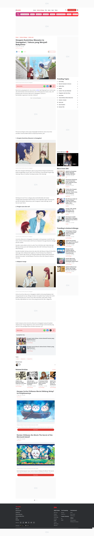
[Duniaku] (18, 10)
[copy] (54, 86)
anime (37, 90)
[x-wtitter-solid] (51, 86)
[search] (66, 10)
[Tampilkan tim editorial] (55, 364)
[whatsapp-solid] (44, 86)
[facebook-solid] (47, 86)
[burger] (77, 10)
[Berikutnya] (56, 376)
